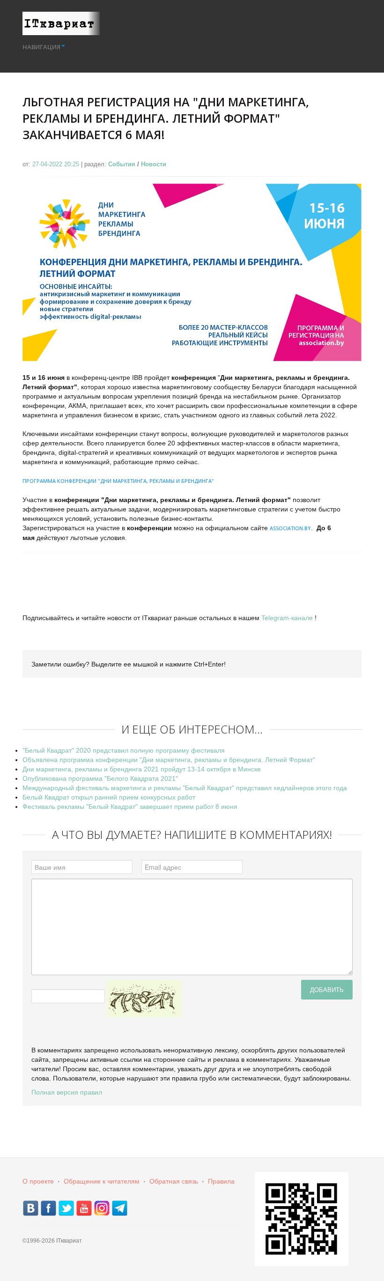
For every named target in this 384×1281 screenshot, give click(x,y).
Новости (153, 164)
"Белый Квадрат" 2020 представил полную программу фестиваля (123, 750)
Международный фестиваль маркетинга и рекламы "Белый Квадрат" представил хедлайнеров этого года (184, 788)
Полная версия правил (66, 1092)
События (121, 164)
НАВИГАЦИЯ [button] (41, 47)
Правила (221, 1181)
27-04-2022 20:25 (56, 164)
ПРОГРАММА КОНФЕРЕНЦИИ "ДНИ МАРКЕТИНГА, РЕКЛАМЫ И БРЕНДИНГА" (118, 480)
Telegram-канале (287, 618)
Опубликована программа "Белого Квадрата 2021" (100, 778)
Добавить (327, 989)
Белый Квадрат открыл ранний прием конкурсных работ (108, 797)
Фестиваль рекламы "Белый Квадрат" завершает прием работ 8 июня (129, 806)
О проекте (38, 1181)
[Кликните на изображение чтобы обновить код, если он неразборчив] (144, 998)
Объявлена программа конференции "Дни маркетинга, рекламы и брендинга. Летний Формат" (168, 759)
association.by (290, 528)
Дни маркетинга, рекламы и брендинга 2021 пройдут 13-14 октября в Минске (141, 769)
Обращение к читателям (102, 1181)
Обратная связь (173, 1181)
